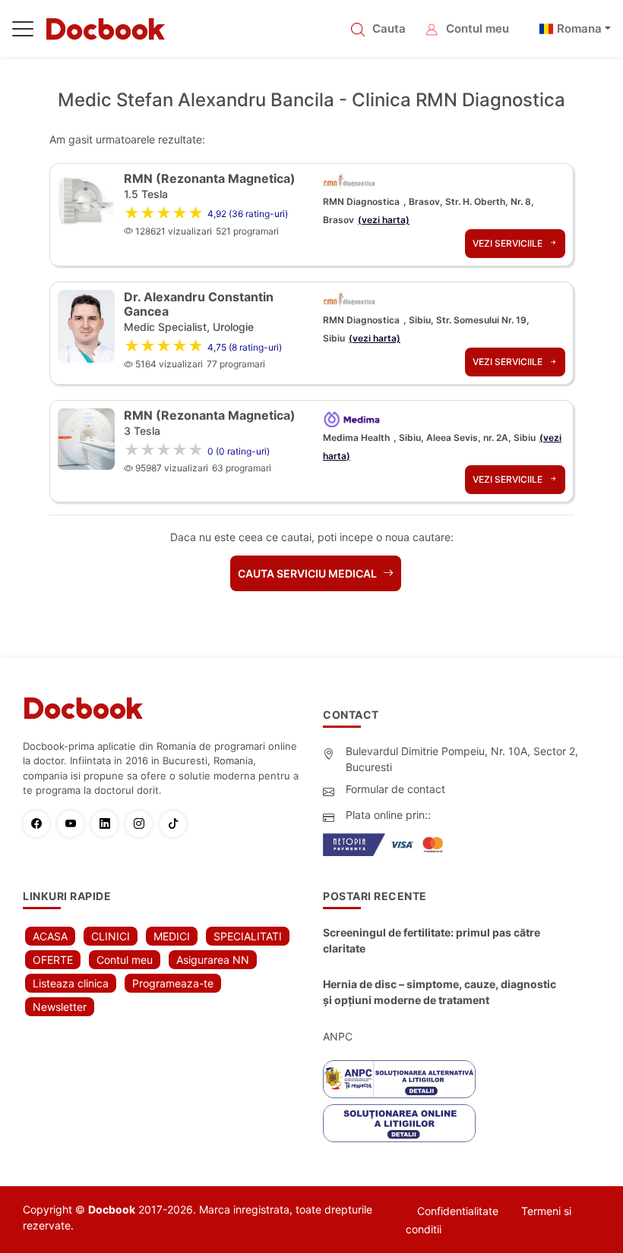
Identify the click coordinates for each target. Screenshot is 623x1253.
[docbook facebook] (40, 824)
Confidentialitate (457, 1210)
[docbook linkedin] (108, 824)
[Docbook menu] (22, 32)
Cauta (389, 28)
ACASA (50, 936)
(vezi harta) (384, 219)
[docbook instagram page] (142, 824)
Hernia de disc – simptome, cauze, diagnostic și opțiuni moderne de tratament (439, 992)
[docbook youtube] (74, 824)
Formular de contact (395, 788)
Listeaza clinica (71, 983)
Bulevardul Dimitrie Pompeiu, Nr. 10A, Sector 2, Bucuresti (462, 759)
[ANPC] (399, 1079)
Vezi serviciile (509, 243)
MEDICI (171, 936)
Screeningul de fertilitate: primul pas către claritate (431, 940)
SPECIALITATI (247, 936)
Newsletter (60, 1006)
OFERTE (53, 959)
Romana (579, 28)
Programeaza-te (172, 983)
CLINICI (110, 936)
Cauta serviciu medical (308, 573)
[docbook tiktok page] (177, 824)
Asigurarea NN (212, 959)
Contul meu (477, 28)
